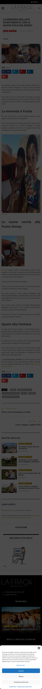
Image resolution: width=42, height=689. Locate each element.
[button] (39, 648)
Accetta (21, 671)
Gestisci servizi (20, 665)
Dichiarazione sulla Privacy (24, 686)
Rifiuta (21, 676)
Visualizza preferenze (21, 682)
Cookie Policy (12, 686)
